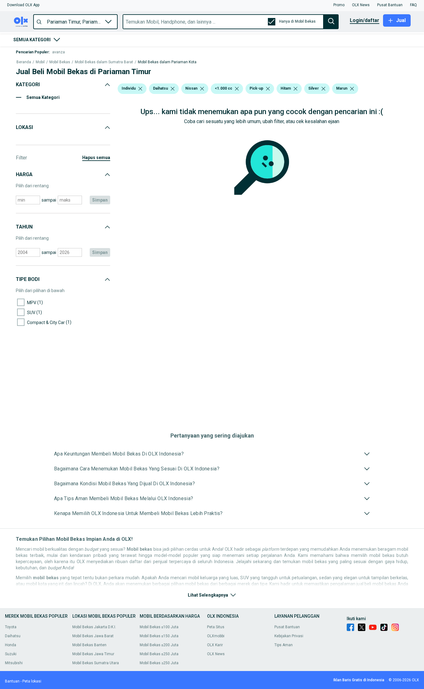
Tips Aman (283, 645)
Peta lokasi (31, 681)
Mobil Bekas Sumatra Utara (95, 663)
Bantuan (12, 681)
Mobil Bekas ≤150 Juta (159, 636)
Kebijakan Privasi (288, 636)
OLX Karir (215, 645)
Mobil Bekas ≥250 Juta (159, 663)
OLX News (216, 654)
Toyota (10, 627)
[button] (23, 4)
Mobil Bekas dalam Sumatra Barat (104, 62)
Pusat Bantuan (287, 627)
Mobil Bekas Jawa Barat (93, 636)
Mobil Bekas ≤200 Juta (159, 645)
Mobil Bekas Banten (89, 645)
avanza (58, 52)
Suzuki (10, 654)
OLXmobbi (215, 636)
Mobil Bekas (59, 62)
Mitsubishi (14, 663)
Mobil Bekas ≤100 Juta (159, 627)
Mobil (40, 62)
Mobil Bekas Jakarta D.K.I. (94, 627)
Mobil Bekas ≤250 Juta (159, 654)
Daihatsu (12, 636)
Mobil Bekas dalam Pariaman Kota (167, 62)
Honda (10, 645)
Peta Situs (215, 627)
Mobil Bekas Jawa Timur (93, 654)
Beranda (23, 62)
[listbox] (140, 89)
